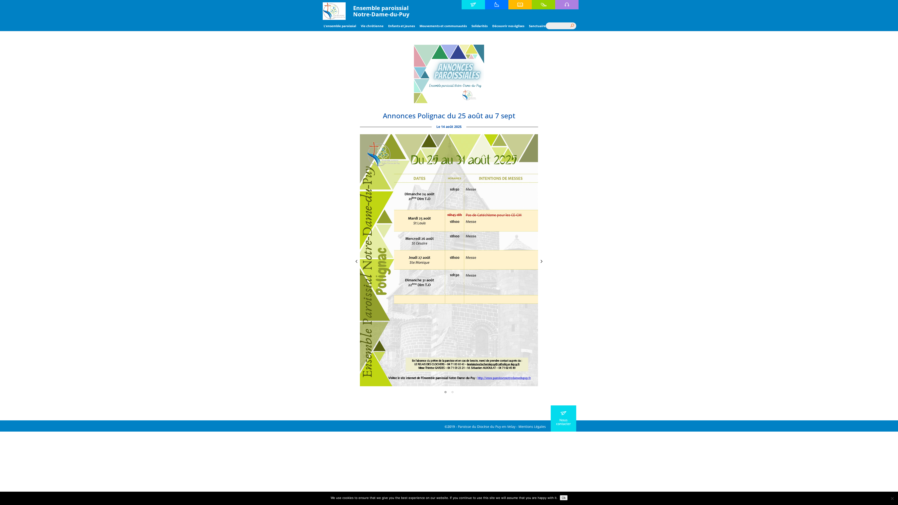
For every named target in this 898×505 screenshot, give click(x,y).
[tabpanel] (449, 260)
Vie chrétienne (372, 26)
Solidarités (479, 26)
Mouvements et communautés (443, 26)
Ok (564, 498)
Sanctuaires (538, 26)
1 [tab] (445, 392)
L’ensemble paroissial (340, 26)
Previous (356, 261)
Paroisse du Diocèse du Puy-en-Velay (486, 426)
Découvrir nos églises (508, 26)
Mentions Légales (532, 426)
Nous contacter (563, 422)
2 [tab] (452, 392)
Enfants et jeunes (401, 26)
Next (541, 261)
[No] (892, 498)
